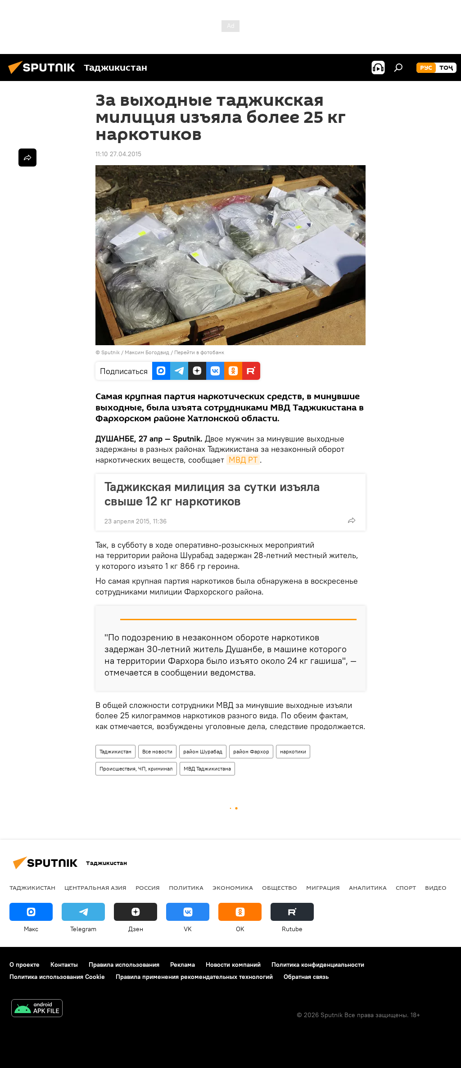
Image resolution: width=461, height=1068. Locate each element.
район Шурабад (202, 751)
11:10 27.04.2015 (118, 154)
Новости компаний (233, 964)
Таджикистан (115, 751)
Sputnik (111, 352)
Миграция (323, 887)
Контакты (64, 964)
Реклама (182, 964)
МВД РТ (243, 460)
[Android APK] (37, 1009)
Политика (186, 887)
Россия (148, 887)
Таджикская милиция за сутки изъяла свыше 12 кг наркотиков (212, 493)
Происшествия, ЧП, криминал (136, 768)
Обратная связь (306, 977)
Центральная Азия (95, 887)
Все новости (157, 751)
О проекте (24, 964)
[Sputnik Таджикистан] (44, 75)
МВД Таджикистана (207, 768)
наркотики (293, 751)
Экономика (232, 887)
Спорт (406, 887)
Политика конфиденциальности (317, 964)
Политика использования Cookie (57, 977)
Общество (279, 887)
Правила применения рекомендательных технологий (194, 977)
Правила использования (124, 964)
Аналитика (368, 887)
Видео (436, 887)
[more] (352, 520)
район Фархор (251, 751)
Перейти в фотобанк (199, 352)
